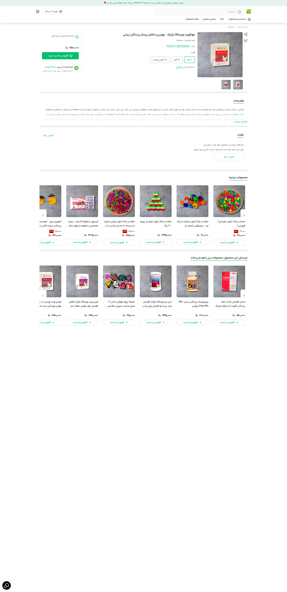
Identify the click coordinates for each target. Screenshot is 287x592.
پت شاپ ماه (243, 27)
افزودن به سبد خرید (58, 55)
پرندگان (231, 27)
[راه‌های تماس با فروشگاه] (6, 585)
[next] (42, 215)
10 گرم (189, 59)
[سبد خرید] (37, 11)
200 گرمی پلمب (160, 59)
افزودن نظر (48, 135)
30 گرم (177, 59)
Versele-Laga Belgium (178, 46)
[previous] (244, 215)
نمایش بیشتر (241, 121)
